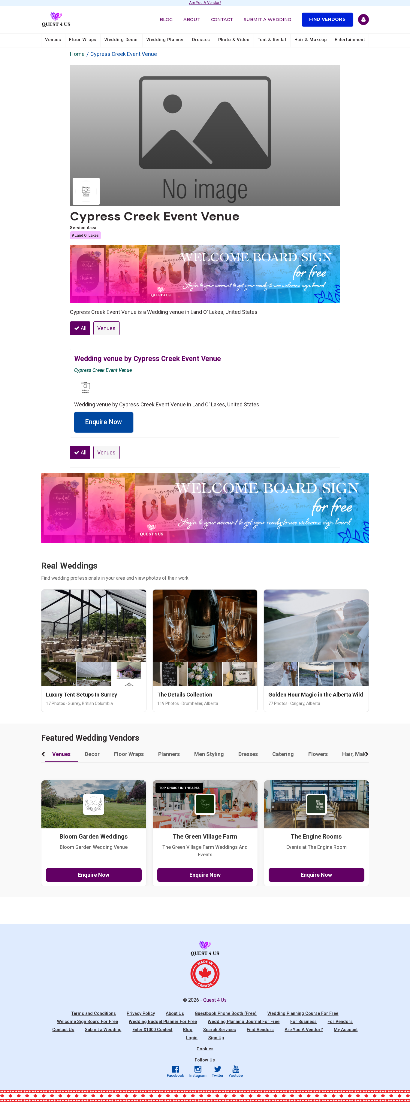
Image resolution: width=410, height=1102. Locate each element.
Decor (92, 754)
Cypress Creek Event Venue (155, 216)
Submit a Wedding (267, 19)
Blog (166, 19)
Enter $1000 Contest (152, 1029)
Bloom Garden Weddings (93, 836)
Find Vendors (327, 19)
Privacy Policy (141, 1013)
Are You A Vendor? (205, 3)
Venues (53, 39)
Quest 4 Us (215, 1000)
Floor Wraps (82, 39)
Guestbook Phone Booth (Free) (226, 1013)
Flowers (318, 754)
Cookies (205, 1049)
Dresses (201, 39)
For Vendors (340, 1021)
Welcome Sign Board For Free (87, 1021)
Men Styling (209, 754)
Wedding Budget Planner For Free (163, 1021)
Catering (283, 754)
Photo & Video (234, 39)
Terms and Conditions (93, 1013)
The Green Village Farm (205, 836)
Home (77, 54)
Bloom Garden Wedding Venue (94, 847)
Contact (222, 19)
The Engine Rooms (316, 836)
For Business (303, 1021)
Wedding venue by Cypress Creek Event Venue (147, 358)
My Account (345, 1029)
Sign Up (216, 1037)
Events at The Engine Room (316, 847)
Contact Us (63, 1029)
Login (191, 1037)
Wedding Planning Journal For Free (243, 1021)
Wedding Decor (121, 39)
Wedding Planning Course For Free (302, 1013)
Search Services (219, 1029)
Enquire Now (103, 422)
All (83, 328)
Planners (169, 754)
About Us (175, 1013)
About (191, 19)
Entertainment (350, 39)
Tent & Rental (272, 39)
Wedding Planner (165, 39)
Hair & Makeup (310, 39)
